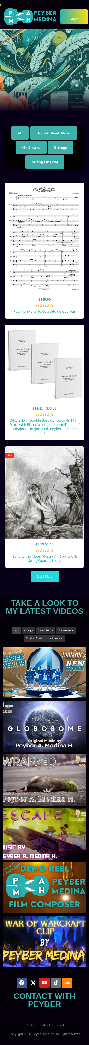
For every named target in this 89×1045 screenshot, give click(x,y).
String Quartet (45, 162)
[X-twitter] (33, 983)
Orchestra (31, 147)
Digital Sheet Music (53, 133)
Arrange (28, 630)
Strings (60, 147)
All (20, 133)
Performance (56, 638)
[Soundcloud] (67, 983)
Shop (74, 19)
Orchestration (66, 630)
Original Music (34, 638)
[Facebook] (22, 983)
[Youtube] (44, 983)
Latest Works (45, 630)
